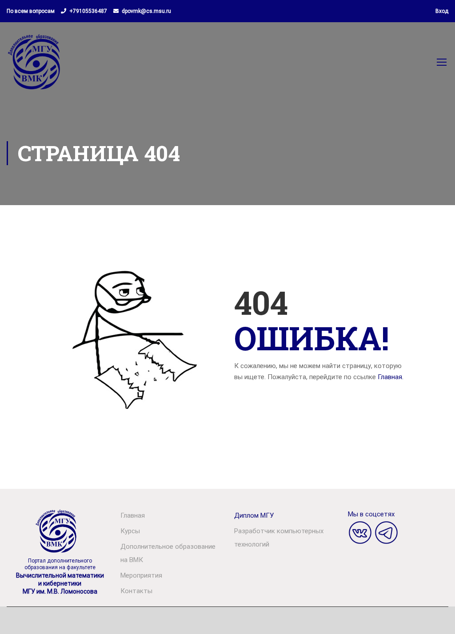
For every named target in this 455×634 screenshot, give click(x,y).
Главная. (390, 377)
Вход (441, 11)
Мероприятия (141, 575)
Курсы (130, 531)
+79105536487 (88, 11)
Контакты (136, 591)
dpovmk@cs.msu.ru (146, 11)
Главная (132, 515)
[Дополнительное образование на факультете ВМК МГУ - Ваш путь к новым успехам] (35, 66)
